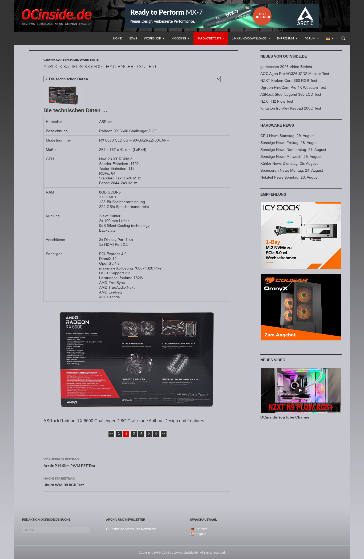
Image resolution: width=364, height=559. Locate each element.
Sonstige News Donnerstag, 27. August (293, 149)
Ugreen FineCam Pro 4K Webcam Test (293, 87)
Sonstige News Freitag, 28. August (289, 142)
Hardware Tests (209, 38)
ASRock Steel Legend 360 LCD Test (290, 94)
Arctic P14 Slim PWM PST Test (69, 462)
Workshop (152, 38)
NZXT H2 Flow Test (276, 101)
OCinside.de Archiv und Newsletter (131, 529)
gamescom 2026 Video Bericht (286, 67)
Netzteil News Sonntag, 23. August (289, 177)
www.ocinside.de (186, 552)
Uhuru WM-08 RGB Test (63, 481)
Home (117, 38)
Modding (179, 38)
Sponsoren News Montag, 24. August (291, 170)
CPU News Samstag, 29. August (287, 136)
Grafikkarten (56, 60)
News (133, 38)
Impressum (285, 38)
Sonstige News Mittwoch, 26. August (290, 156)
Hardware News (277, 125)
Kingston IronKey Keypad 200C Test (290, 108)
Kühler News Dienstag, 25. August (289, 163)
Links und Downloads (249, 38)
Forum (310, 38)
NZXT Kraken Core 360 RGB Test (288, 80)
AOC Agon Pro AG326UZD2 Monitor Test (294, 73)
